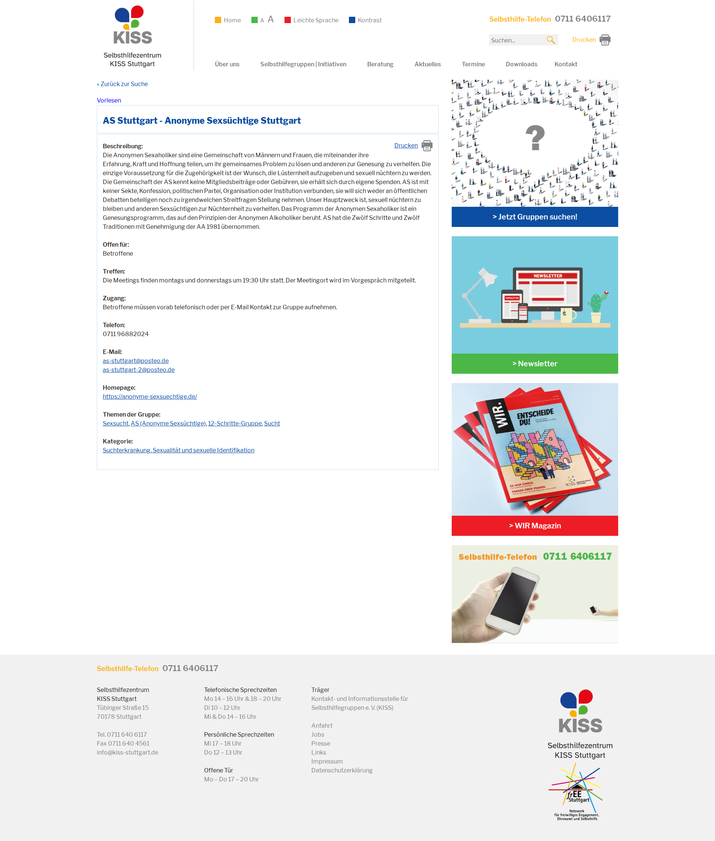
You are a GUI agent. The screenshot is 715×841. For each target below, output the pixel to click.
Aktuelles (427, 64)
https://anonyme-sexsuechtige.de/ (150, 396)
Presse (320, 743)
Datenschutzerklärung (342, 770)
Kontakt (566, 64)
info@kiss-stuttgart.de (127, 752)
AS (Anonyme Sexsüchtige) (168, 423)
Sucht (272, 423)
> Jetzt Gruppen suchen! (535, 216)
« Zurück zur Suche (122, 84)
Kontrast (370, 20)
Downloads (521, 64)
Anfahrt (322, 725)
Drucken (406, 145)
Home (232, 20)
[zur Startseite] (131, 66)
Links (318, 752)
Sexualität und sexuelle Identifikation (203, 450)
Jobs (317, 734)
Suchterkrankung (126, 450)
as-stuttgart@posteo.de (136, 360)
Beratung (380, 64)
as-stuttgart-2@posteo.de (139, 369)
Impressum (327, 761)
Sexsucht (115, 423)
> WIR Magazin (535, 525)
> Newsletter (534, 363)
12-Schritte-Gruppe (235, 423)
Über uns (227, 64)
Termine (473, 64)
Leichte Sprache (316, 20)
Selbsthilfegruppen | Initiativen (303, 64)
